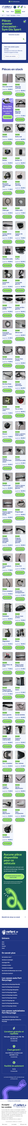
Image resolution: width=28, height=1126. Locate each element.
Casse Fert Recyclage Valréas (9, 1006)
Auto (3, 942)
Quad (3, 948)
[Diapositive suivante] (25, 2)
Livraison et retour (6, 965)
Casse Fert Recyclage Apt (8, 1000)
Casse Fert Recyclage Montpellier (10, 989)
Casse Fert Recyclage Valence (9, 998)
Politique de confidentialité (14, 1101)
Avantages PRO (6, 962)
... (5, 15)
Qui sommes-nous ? (7, 957)
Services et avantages (7, 960)
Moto (3, 944)
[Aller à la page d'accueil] (7, 7)
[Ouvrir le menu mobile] (25, 7)
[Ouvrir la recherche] (3, 11)
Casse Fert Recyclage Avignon (9, 992)
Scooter (4, 946)
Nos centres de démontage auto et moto (12, 970)
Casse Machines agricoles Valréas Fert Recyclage (11, 1020)
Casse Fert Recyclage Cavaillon (9, 995)
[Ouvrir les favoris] (18, 7)
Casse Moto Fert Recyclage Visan (10, 1017)
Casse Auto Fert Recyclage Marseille (11, 984)
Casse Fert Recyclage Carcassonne (10, 987)
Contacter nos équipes (7, 968)
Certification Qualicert (7, 973)
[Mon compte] (15, 7)
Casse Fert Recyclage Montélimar (10, 1003)
